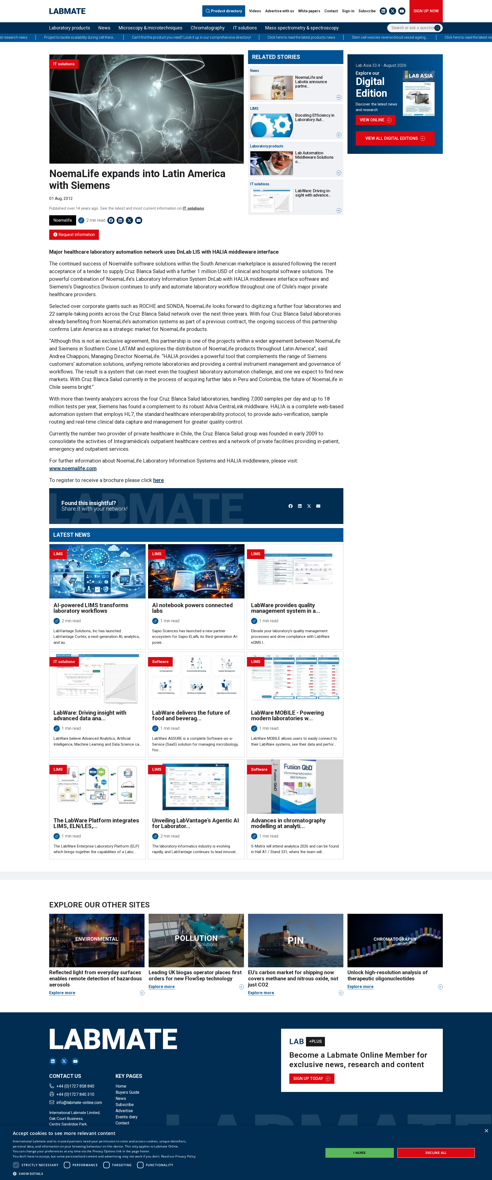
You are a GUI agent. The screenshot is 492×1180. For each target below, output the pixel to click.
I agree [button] (359, 1153)
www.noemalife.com (73, 468)
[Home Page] (67, 11)
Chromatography (208, 27)
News (104, 27)
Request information (76, 234)
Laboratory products (69, 27)
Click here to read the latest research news (419, 37)
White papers (309, 11)
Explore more (62, 992)
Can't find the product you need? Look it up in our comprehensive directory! (133, 37)
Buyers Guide (127, 1092)
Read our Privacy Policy (178, 1156)
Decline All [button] (436, 1153)
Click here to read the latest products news (243, 37)
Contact (331, 11)
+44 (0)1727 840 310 (75, 1094)
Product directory (227, 11)
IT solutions (245, 27)
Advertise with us (279, 11)
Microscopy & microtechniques (150, 27)
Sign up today (308, 1078)
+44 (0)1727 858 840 (75, 1086)
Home (121, 1086)
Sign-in (348, 11)
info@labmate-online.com (79, 1102)
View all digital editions (391, 138)
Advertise (124, 1110)
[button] (104, 1173)
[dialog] (246, 1152)
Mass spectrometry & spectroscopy (302, 27)
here (158, 480)
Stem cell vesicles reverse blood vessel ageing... (331, 37)
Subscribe (367, 11)
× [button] (486, 1131)
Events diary (127, 1116)
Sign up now (426, 11)
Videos (255, 11)
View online (372, 119)
